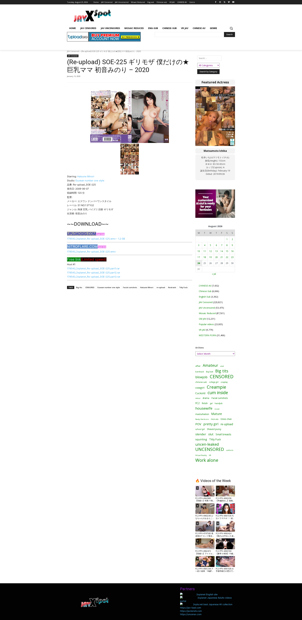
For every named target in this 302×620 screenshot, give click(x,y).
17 (198, 257)
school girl (200, 429)
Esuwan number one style (90, 180)
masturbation (202, 414)
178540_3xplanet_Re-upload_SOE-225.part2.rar (93, 272)
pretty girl (210, 424)
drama (206, 398)
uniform (229, 450)
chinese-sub (201, 382)
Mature (216, 413)
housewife (203, 408)
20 (216, 257)
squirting (201, 439)
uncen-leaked (207, 444)
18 (204, 257)
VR (210, 455)
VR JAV (202, 329)
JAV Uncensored (207, 307)
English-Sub (204, 296)
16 (232, 251)
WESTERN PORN (207, 335)
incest (217, 409)
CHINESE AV (205, 285)
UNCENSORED (209, 449)
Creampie (216, 387)
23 (232, 257)
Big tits (79, 287)
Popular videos (206, 324)
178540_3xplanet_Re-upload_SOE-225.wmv (91, 251)
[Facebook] (216, 2)
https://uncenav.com (190, 614)
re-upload (161, 287)
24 (198, 263)
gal (211, 403)
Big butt (209, 371)
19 (210, 257)
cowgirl (199, 387)
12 (210, 251)
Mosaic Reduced (207, 313)
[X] (224, 2)
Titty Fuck (183, 287)
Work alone (206, 460)
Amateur (210, 365)
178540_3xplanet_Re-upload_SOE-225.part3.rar (93, 276)
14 (221, 251)
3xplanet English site (207, 594)
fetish (205, 403)
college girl (213, 382)
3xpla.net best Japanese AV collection (212, 604)
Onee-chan (226, 418)
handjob (219, 403)
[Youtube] (233, 2)
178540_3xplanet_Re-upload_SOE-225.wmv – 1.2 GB (96, 238)
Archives (199, 347)
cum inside (218, 392)
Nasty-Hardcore (202, 419)
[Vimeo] (229, 2)
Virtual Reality (201, 455)
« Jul (214, 273)
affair (198, 366)
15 (227, 251)
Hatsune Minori (85, 176)
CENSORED (89, 287)
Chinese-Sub (205, 291)
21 (221, 257)
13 (216, 251)
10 (198, 251)
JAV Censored (73, 51)
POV (198, 424)
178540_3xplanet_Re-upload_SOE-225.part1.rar (93, 268)
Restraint (172, 287)
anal (222, 366)
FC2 (197, 403)
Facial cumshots (130, 287)
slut (210, 434)
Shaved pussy (214, 429)
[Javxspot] (92, 16)
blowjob (201, 377)
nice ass (214, 419)
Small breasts (223, 434)
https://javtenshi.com (191, 611)
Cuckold (200, 393)
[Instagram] (220, 2)
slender (200, 434)
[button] (231, 28)
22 (227, 257)
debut (197, 398)
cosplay (224, 382)
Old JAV (202, 318)
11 (204, 251)
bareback (199, 371)
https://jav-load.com (190, 607)
